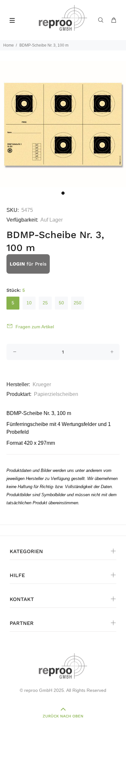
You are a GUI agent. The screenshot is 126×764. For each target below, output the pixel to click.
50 (61, 302)
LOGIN (17, 264)
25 (45, 302)
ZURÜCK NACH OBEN (63, 716)
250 (77, 302)
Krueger (42, 384)
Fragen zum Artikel (35, 326)
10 (29, 302)
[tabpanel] (63, 124)
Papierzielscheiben (56, 394)
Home (8, 45)
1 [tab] (63, 193)
